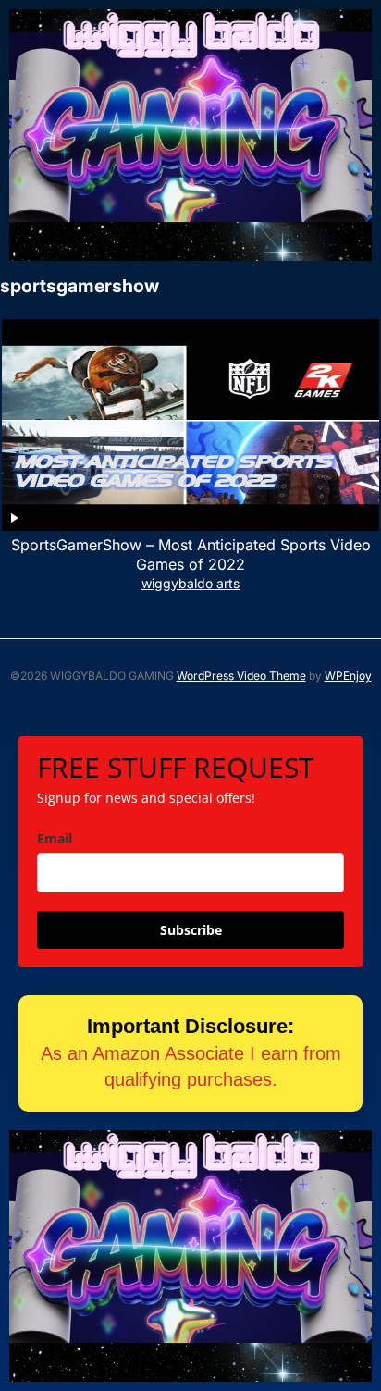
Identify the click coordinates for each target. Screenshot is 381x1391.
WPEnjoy (348, 676)
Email (54, 838)
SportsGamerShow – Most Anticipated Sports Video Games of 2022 (191, 554)
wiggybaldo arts (190, 583)
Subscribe (191, 930)
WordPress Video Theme (241, 676)
